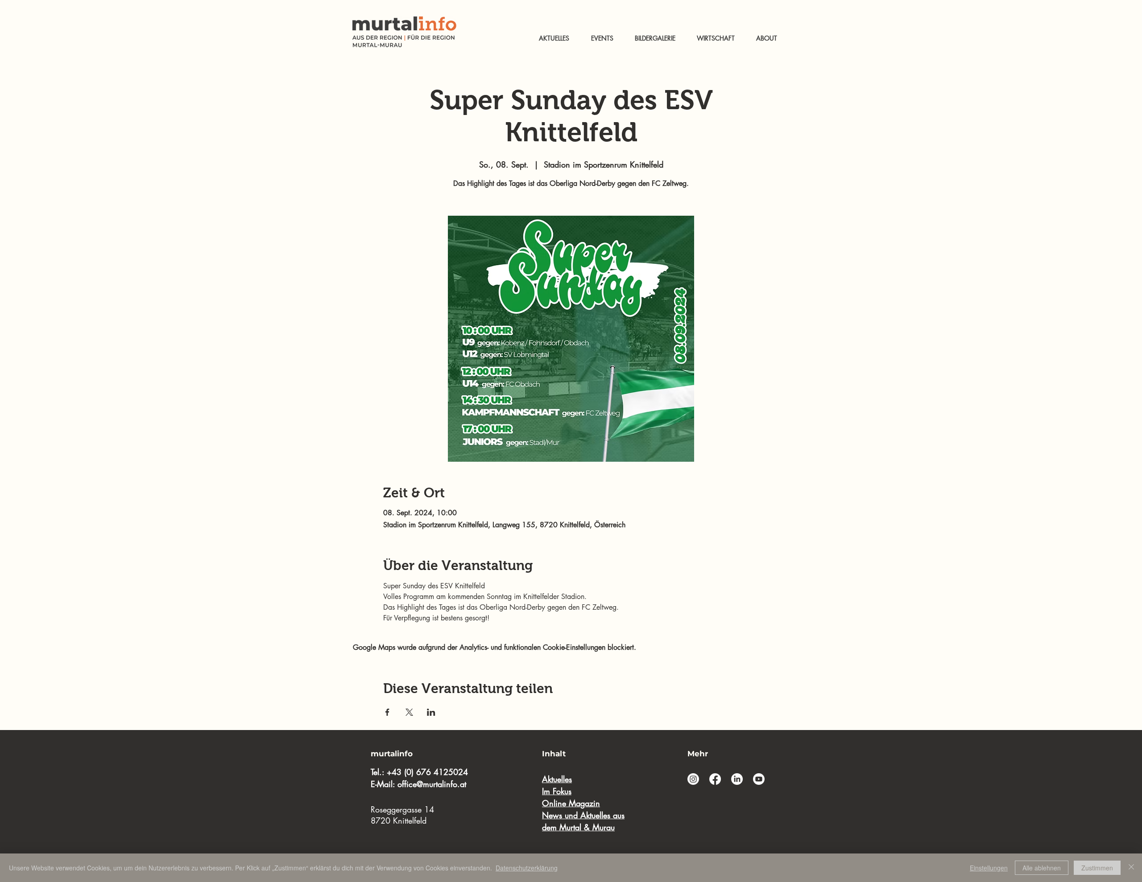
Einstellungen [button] (989, 867)
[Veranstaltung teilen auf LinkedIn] (431, 712)
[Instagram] (693, 779)
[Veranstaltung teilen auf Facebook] (387, 712)
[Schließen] (1131, 868)
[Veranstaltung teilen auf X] (409, 712)
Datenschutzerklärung (527, 867)
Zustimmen (1097, 867)
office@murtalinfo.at (431, 784)
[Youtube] (759, 779)
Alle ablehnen (1041, 867)
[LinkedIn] (737, 779)
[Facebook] (715, 779)
